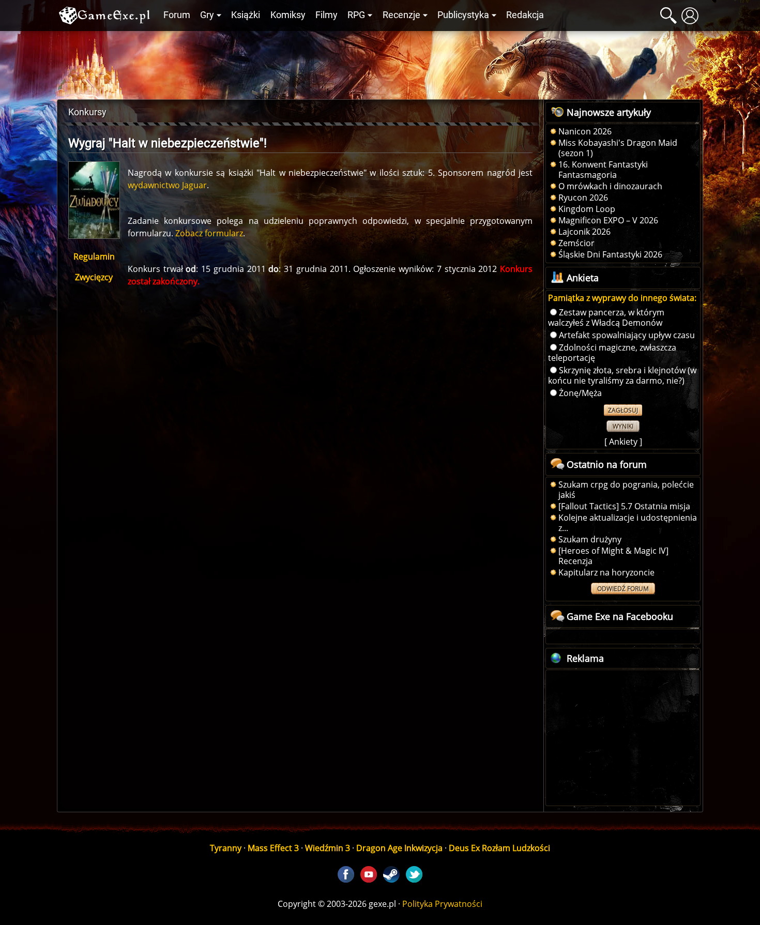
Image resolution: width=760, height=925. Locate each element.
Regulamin (94, 256)
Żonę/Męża (580, 393)
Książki (245, 15)
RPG (356, 15)
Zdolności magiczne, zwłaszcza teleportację (612, 352)
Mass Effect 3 (273, 848)
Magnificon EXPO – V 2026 (608, 220)
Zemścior (576, 243)
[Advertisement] (380, 62)
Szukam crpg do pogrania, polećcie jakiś (626, 490)
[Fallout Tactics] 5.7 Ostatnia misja (624, 506)
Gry (207, 15)
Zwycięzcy (94, 277)
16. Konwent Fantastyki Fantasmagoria (603, 169)
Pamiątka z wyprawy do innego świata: (622, 298)
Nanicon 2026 (585, 131)
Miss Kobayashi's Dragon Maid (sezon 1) (617, 148)
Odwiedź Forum (623, 588)
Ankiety (623, 441)
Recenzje (401, 15)
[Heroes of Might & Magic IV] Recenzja (613, 556)
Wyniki (623, 426)
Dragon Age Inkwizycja (399, 848)
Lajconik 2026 (584, 231)
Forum (176, 15)
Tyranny (225, 848)
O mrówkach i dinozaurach (610, 186)
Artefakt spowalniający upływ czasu (627, 335)
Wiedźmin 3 (327, 848)
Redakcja (525, 15)
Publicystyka (463, 15)
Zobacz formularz (209, 233)
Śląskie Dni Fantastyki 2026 (610, 254)
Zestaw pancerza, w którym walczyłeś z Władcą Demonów (606, 317)
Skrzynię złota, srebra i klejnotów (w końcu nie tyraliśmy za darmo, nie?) (622, 375)
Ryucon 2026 (583, 197)
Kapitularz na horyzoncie (606, 572)
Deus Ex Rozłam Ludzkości (499, 848)
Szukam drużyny (589, 539)
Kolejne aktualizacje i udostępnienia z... (627, 523)
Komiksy (288, 15)
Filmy (326, 15)
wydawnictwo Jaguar (167, 185)
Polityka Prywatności (442, 903)
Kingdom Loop (586, 209)
